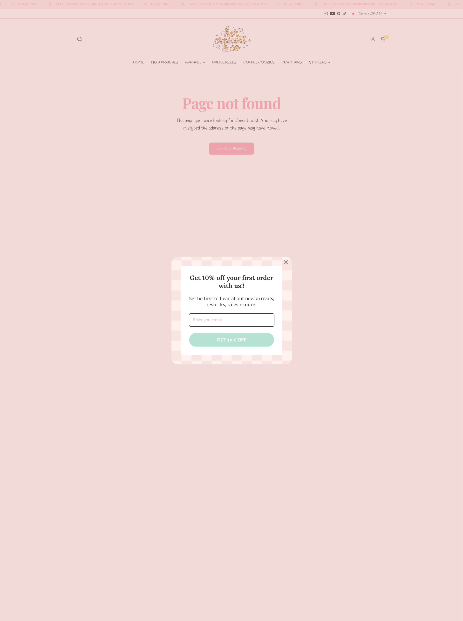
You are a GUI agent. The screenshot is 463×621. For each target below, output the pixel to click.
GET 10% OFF (231, 340)
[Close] (286, 262)
